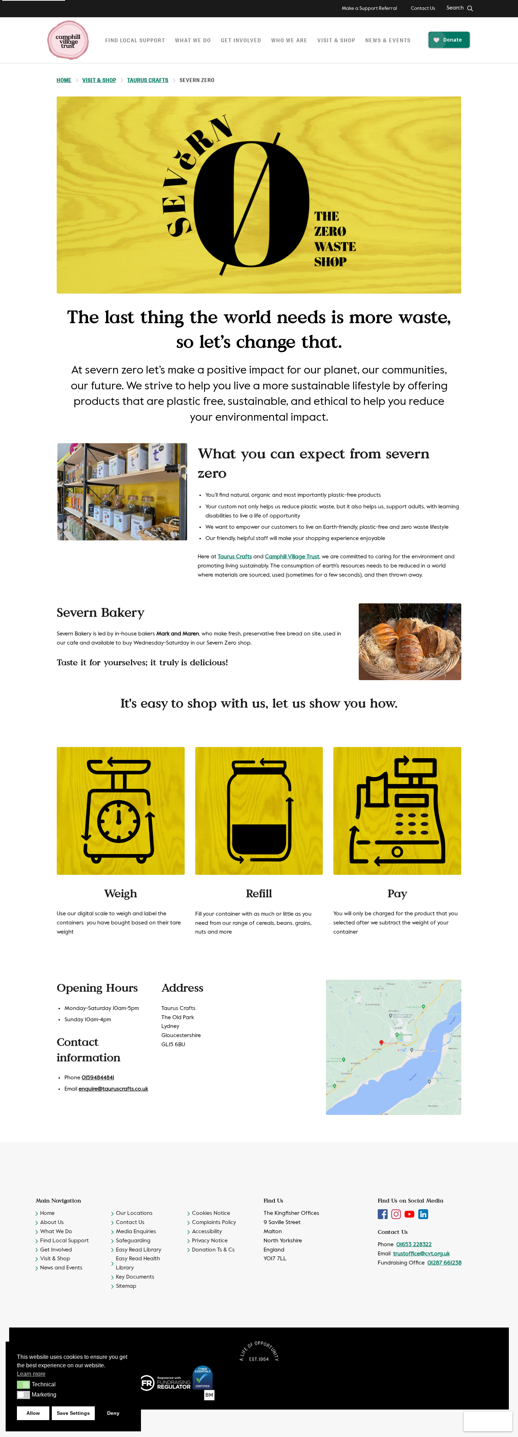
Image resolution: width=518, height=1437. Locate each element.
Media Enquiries (136, 1232)
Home (64, 79)
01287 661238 (444, 1263)
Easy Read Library (138, 1250)
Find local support (135, 40)
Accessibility (207, 1232)
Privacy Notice (210, 1241)
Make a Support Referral (369, 8)
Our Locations (134, 1213)
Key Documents (135, 1277)
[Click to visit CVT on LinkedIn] (423, 1214)
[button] (23, 1384)
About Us (52, 1222)
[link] (292, 557)
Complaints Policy (214, 1222)
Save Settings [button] (73, 1413)
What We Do (56, 1232)
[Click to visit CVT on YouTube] (410, 1214)
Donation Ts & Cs (213, 1250)
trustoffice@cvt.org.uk (421, 1254)
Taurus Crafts (147, 79)
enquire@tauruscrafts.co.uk (113, 1089)
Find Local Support (64, 1241)
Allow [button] (33, 1413)
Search (455, 8)
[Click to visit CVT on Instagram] (396, 1214)
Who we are (289, 40)
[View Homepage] (68, 40)
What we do (193, 40)
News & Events (388, 40)
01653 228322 (414, 1245)
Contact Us (423, 8)
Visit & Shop (336, 40)
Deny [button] (113, 1413)
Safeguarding (133, 1241)
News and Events (61, 1268)
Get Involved (56, 1250)
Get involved (241, 40)
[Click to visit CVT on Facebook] (383, 1214)
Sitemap (126, 1286)
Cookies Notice (211, 1213)
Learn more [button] (31, 1374)
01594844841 (98, 1078)
